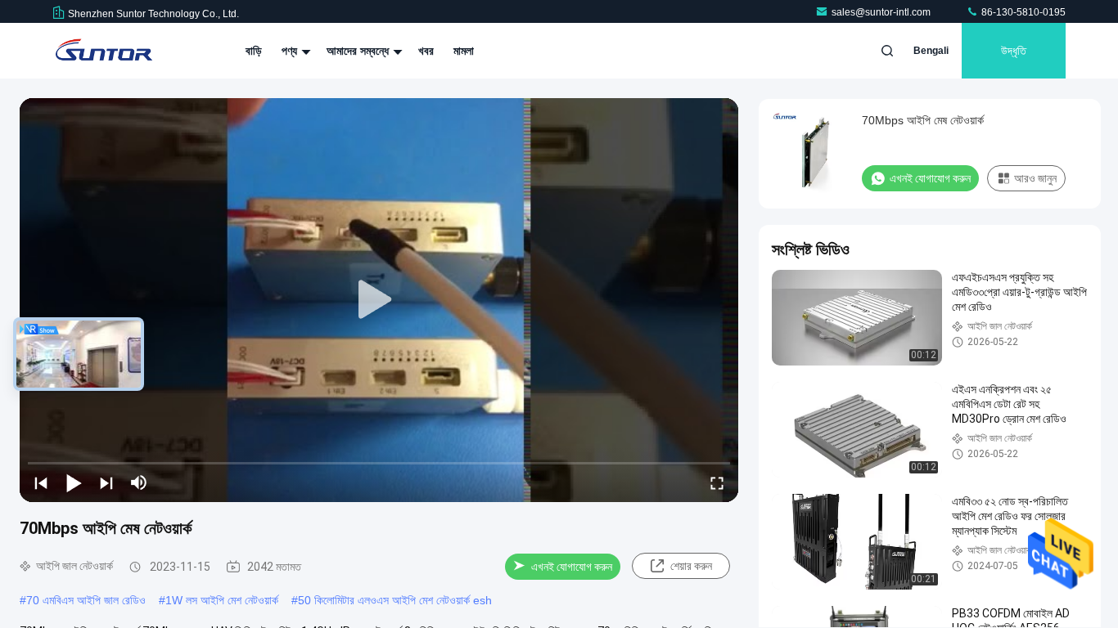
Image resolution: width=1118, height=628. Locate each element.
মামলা (463, 50)
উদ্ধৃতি (1013, 50)
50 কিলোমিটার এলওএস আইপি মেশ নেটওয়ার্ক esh (395, 600)
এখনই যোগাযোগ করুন (571, 566)
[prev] (41, 482)
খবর (426, 50)
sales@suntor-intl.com (882, 12)
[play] (378, 300)
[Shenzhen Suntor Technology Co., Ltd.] (104, 50)
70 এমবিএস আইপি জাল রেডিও (86, 600)
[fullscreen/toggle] (717, 482)
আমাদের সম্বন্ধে (359, 50)
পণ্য (291, 50)
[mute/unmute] (139, 482)
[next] (106, 482)
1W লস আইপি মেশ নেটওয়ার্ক (221, 600)
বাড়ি (254, 50)
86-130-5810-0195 (1022, 12)
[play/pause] (73, 482)
